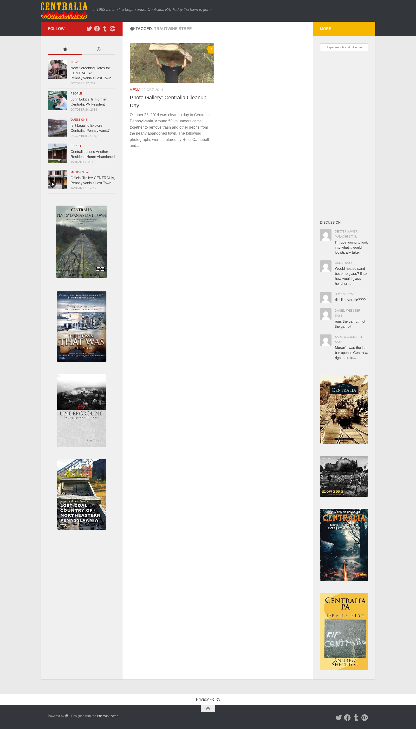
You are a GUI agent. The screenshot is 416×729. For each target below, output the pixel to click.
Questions (79, 119)
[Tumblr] (105, 28)
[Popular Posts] (65, 50)
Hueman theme (107, 716)
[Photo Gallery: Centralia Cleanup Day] (172, 63)
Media (135, 90)
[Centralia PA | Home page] (64, 10)
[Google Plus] (112, 28)
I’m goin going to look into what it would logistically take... (351, 247)
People (76, 93)
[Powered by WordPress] (66, 715)
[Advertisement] (344, 135)
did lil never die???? (350, 300)
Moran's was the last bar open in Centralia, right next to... (351, 353)
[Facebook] (97, 28)
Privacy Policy (208, 699)
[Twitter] (89, 28)
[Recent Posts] (98, 50)
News (75, 62)
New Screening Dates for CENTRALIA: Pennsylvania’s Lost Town (91, 73)
